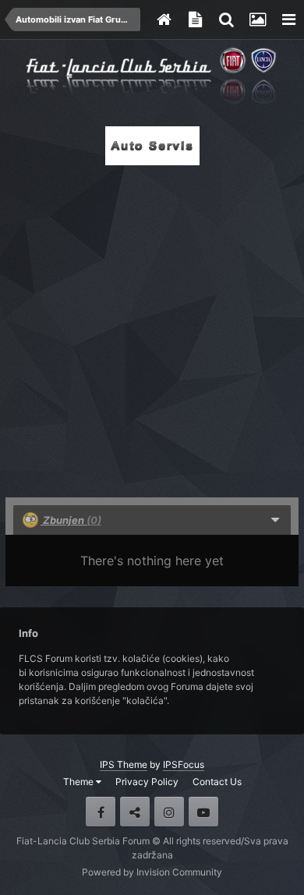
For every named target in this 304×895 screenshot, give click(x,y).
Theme (79, 781)
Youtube (203, 811)
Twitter (135, 811)
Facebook (100, 811)
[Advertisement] (152, 327)
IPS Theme (123, 764)
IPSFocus (183, 764)
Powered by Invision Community (152, 872)
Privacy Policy (147, 781)
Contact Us (217, 781)
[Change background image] (257, 19)
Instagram (169, 811)
